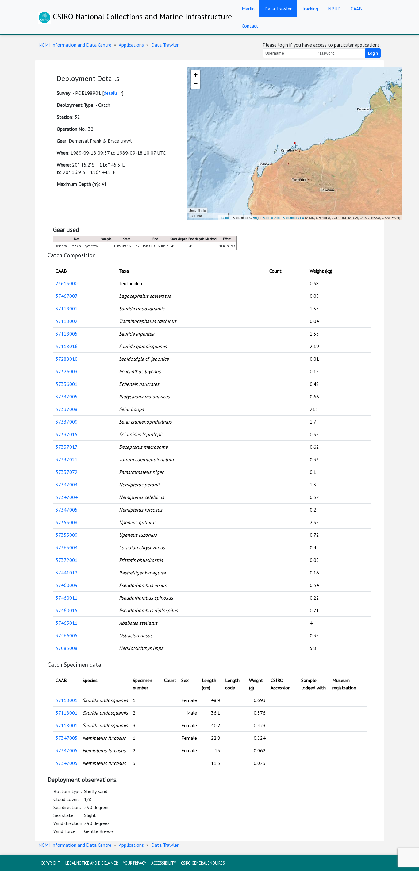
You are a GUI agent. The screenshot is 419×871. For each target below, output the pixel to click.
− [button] (196, 84)
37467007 (67, 296)
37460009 (67, 585)
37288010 (67, 359)
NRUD (334, 9)
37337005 (67, 396)
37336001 (67, 384)
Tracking (310, 9)
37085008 (67, 648)
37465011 (67, 623)
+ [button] (196, 75)
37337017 (67, 447)
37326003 (67, 371)
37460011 (67, 598)
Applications (131, 45)
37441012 (67, 573)
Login (373, 53)
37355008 (67, 522)
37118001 (67, 308)
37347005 (67, 510)
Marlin (248, 9)
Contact (250, 26)
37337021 (67, 459)
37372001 (67, 560)
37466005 (67, 635)
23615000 (67, 283)
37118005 (67, 334)
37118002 (67, 321)
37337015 (67, 434)
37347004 (67, 497)
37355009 (67, 535)
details (111, 93)
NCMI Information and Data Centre (74, 45)
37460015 (67, 610)
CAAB (356, 9)
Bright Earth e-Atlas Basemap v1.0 (278, 217)
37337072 (67, 472)
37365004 (67, 547)
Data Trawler (278, 9)
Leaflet (225, 217)
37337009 (67, 422)
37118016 (67, 346)
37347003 (67, 485)
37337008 (67, 409)
